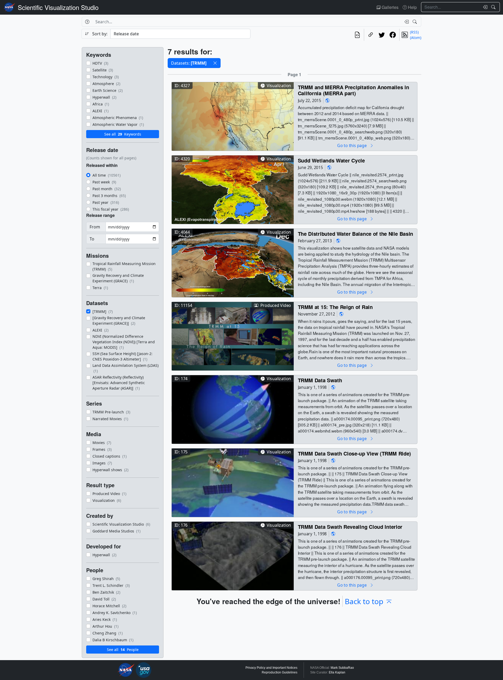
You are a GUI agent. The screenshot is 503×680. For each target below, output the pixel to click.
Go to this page (352, 145)
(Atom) (415, 37)
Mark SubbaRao (342, 668)
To (92, 239)
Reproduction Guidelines (279, 672)
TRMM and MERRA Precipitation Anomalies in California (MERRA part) (353, 90)
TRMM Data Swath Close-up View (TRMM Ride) (354, 453)
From (95, 227)
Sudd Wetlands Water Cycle (331, 160)
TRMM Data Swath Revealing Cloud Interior (350, 527)
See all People (123, 649)
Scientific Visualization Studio (58, 7)
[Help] (87, 22)
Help (412, 7)
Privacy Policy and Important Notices (271, 668)
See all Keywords (122, 134)
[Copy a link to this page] (370, 35)
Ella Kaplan (337, 672)
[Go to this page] (233, 116)
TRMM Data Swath (320, 380)
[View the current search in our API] (357, 35)
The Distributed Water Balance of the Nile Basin (355, 234)
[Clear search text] (484, 7)
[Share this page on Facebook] (392, 35)
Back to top (364, 601)
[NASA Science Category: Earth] (327, 100)
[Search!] (494, 7)
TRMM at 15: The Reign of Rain (335, 307)
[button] (215, 63)
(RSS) (414, 32)
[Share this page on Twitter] (381, 35)
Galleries (389, 7)
